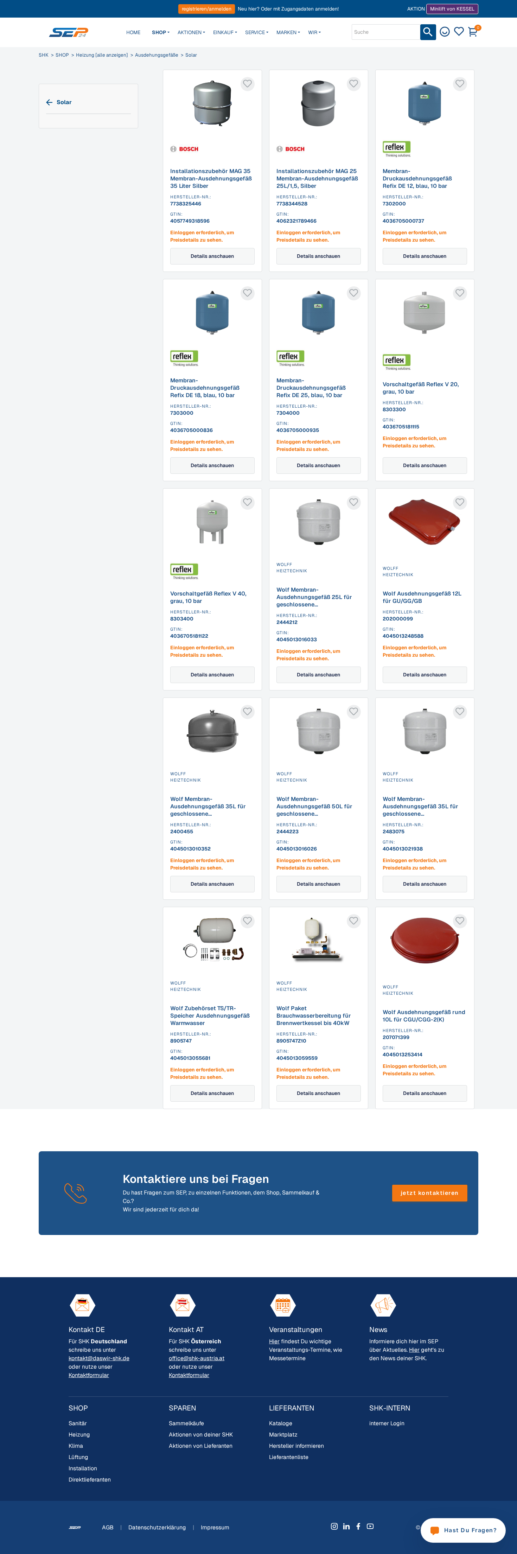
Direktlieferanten (90, 1479)
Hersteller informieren (296, 1446)
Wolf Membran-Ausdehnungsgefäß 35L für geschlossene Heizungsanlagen (208, 810)
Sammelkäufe (186, 1423)
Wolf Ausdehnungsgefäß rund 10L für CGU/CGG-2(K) (424, 1015)
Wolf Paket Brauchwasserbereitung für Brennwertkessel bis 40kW (313, 1016)
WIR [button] (312, 32)
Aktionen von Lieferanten (200, 1446)
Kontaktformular (89, 1375)
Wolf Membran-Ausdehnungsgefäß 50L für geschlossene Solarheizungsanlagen (314, 810)
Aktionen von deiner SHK (201, 1434)
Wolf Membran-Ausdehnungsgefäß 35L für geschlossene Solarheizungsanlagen (420, 810)
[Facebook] (358, 1526)
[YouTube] (370, 1526)
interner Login (386, 1423)
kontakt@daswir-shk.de (99, 1358)
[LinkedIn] (346, 1526)
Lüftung (78, 1457)
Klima (76, 1446)
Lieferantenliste (288, 1457)
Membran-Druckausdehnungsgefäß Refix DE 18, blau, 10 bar (205, 388)
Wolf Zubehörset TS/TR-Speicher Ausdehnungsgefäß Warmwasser (210, 1016)
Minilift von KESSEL (452, 9)
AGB (108, 1527)
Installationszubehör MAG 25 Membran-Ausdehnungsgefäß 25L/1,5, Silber (317, 178)
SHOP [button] (159, 32)
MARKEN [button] (286, 32)
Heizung (79, 1434)
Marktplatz (283, 1434)
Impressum (215, 1527)
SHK (44, 55)
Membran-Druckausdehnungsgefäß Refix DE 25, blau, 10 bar (311, 388)
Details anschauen (212, 256)
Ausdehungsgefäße (156, 55)
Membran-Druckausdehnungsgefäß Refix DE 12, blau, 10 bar (417, 178)
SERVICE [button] (255, 32)
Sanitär (78, 1423)
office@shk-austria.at (196, 1358)
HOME (133, 32)
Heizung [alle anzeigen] (102, 55)
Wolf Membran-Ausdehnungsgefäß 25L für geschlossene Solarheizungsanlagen (314, 601)
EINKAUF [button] (223, 32)
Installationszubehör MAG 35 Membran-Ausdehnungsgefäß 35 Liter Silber (211, 178)
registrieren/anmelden (206, 9)
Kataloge (280, 1423)
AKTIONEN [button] (190, 32)
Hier (274, 1341)
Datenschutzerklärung (157, 1527)
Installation (83, 1468)
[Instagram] (334, 1526)
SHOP (62, 55)
